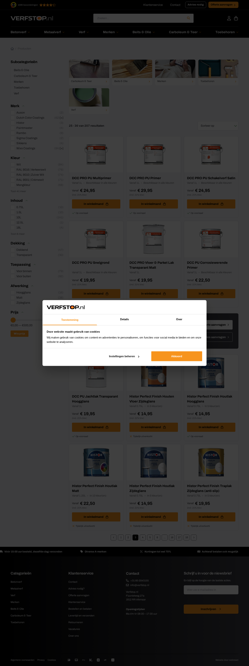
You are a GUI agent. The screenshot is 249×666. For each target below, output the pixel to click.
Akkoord (176, 356)
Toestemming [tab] (69, 319)
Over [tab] (179, 319)
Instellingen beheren (122, 356)
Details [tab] (124, 319)
